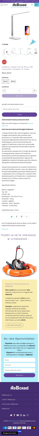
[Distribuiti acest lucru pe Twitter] (12, 217)
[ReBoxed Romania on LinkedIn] (24, 415)
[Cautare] (32, 5)
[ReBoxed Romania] (19, 5)
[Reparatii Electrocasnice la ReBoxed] (19, 262)
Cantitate (5, 87)
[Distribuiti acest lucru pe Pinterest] (22, 217)
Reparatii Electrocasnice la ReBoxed (17, 285)
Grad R (5, 81)
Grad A (13, 81)
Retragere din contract (9, 433)
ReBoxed (5, 229)
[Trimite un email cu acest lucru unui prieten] (27, 217)
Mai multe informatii (14, 325)
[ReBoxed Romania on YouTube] (17, 415)
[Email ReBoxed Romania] (27, 415)
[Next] (35, 27)
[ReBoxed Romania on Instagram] (21, 415)
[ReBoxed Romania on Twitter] (11, 415)
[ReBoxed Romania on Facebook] (14, 415)
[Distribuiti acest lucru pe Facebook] (17, 217)
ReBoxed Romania (14, 421)
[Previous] (3, 27)
